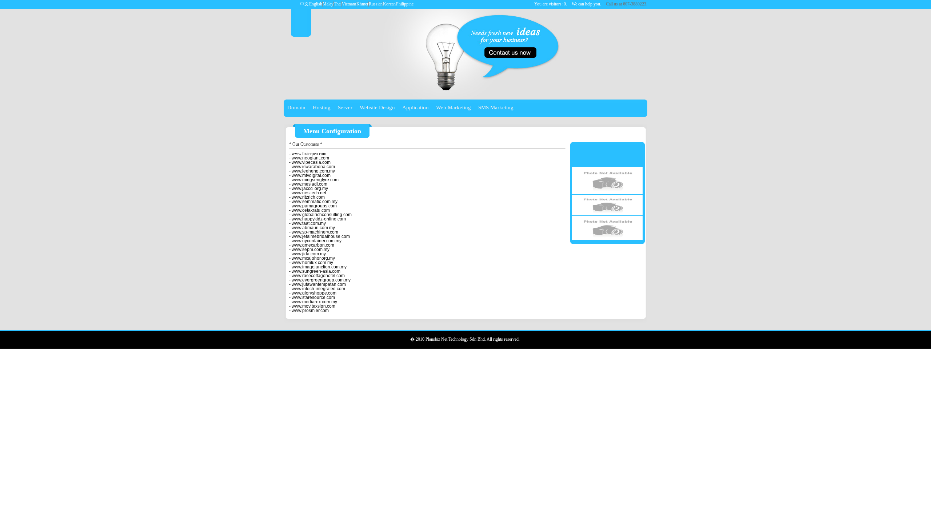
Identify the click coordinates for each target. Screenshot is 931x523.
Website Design (377, 107)
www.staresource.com (313, 297)
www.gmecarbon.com (313, 245)
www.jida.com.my (309, 253)
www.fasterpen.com (309, 153)
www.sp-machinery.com (315, 232)
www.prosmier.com (310, 310)
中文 (304, 4)
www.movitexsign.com (313, 306)
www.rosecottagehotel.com (318, 275)
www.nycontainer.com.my (316, 240)
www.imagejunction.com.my (319, 266)
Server (345, 107)
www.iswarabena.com (313, 166)
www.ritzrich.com (308, 197)
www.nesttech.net (309, 192)
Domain (296, 107)
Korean (389, 4)
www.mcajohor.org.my (313, 258)
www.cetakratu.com (311, 210)
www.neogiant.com (310, 158)
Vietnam (349, 4)
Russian (376, 4)
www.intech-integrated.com (318, 288)
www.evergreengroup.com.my (321, 280)
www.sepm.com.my (310, 249)
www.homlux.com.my (312, 262)
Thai (337, 4)
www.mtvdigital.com (311, 175)
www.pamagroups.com (314, 205)
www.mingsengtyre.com (315, 179)
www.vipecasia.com (311, 162)
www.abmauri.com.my (313, 227)
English (315, 4)
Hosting (322, 107)
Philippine (404, 4)
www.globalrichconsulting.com (322, 214)
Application (415, 107)
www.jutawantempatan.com (319, 284)
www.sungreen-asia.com (316, 271)
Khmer (362, 4)
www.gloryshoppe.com (314, 293)
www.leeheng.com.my (313, 171)
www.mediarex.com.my (314, 301)
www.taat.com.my (309, 223)
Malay (328, 4)
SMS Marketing (496, 107)
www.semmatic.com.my (314, 201)
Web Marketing (453, 107)
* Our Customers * (305, 144)
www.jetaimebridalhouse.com (321, 236)
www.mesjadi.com (309, 184)
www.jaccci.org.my (310, 188)
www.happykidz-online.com (319, 219)
